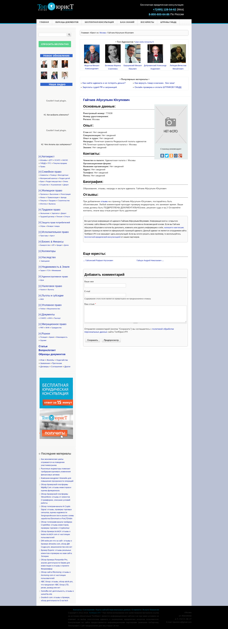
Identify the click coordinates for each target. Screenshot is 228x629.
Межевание (56, 270)
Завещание (45, 261)
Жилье (42, 197)
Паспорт (57, 318)
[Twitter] (167, 156)
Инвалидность (61, 337)
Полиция (43, 337)
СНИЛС (43, 318)
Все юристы (147, 22)
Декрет (66, 185)
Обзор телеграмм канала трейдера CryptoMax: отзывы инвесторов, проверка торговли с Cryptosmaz (56, 525)
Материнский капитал (48, 178)
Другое (67, 367)
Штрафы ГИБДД (168, 22)
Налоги (43, 289)
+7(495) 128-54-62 (164, 9)
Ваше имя (89, 281)
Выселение (54, 194)
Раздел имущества (53, 181)
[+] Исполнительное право (54, 232)
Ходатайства (62, 360)
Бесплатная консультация (99, 22)
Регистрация (66, 194)
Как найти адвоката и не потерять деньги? (104, 83)
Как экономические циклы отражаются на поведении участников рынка (53, 462)
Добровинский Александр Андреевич (155, 67)
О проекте (136, 610)
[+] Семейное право (50, 171)
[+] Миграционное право (52, 324)
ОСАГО (57, 160)
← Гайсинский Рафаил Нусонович (98, 260)
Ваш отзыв (90, 304)
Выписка (52, 204)
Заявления (45, 363)
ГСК (48, 270)
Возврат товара (53, 226)
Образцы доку (47, 354)
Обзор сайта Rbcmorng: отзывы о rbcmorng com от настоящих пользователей (56, 575)
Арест (52, 236)
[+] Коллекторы (47, 251)
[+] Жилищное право (50, 190)
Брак (42, 181)
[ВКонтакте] (162, 156)
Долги (66, 245)
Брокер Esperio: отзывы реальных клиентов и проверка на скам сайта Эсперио (56, 553)
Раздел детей (64, 178)
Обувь (42, 226)
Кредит (59, 245)
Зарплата (55, 213)
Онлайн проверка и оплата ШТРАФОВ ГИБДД (158, 87)
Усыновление (56, 185)
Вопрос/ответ (47, 350)
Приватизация (53, 197)
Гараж (42, 270)
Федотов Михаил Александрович (91, 67)
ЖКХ (42, 299)
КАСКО (65, 160)
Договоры (44, 367)
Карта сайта (101, 610)
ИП (53, 245)
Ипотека (43, 204)
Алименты (44, 175)
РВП (42, 328)
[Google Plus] (180, 156)
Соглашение (89, 610)
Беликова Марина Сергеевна (113, 67)
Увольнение (44, 213)
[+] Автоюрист (46, 156)
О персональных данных (119, 610)
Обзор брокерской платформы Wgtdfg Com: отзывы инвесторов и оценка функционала (56, 487)
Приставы (44, 236)
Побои (42, 309)
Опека (65, 181)
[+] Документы (47, 314)
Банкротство (45, 245)
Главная (44, 22)
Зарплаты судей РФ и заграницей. (100, 87)
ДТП (50, 160)
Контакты (77, 610)
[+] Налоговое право (50, 286)
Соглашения (56, 367)
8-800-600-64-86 (159, 14)
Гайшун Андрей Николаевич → (150, 260)
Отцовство (44, 185)
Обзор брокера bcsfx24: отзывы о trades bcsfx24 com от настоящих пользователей (55, 534)
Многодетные (63, 175)
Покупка (43, 200)
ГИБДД (43, 163)
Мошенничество (53, 309)
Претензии (57, 363)
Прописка (44, 194)
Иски (42, 360)
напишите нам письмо (174, 227)
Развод (53, 175)
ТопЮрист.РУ (94, 613)
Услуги (146, 610)
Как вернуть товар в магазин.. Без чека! (155, 83)
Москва (103, 33)
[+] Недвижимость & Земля (54, 266)
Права (42, 166)
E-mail (87, 291)
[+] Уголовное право (50, 305)
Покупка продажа (60, 163)
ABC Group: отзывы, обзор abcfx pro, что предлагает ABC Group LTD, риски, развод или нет (57, 585)
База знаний (127, 22)
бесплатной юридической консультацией (102, 237)
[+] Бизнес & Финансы (51, 241)
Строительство (64, 200)
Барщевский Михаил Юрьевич (133, 67)
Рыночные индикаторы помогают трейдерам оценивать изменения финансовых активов (56, 472)
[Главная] (55, 10)
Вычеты (51, 289)
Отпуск (67, 216)
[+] (54, 222)
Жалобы (50, 360)
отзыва (104, 201)
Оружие (43, 340)
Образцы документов (66, 22)
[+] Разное (44, 333)
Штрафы (43, 160)
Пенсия (59, 216)
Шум (42, 280)
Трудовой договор (47, 216)
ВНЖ (47, 328)
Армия (51, 337)
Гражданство (56, 328)
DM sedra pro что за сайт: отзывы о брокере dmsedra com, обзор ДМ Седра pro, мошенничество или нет (56, 544)
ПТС (49, 163)
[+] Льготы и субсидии (51, 295)
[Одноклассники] (171, 156)
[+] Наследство (47, 257)
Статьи (43, 346)
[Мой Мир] (176, 156)
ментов (60, 354)
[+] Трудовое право (49, 209)
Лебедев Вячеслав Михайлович (178, 67)
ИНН (50, 318)
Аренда (63, 197)
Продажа (52, 200)
